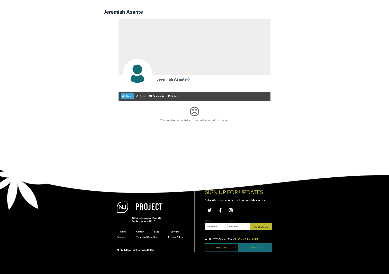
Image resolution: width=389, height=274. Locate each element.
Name (208, 220)
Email (230, 220)
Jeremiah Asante (172, 79)
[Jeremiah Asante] (137, 73)
